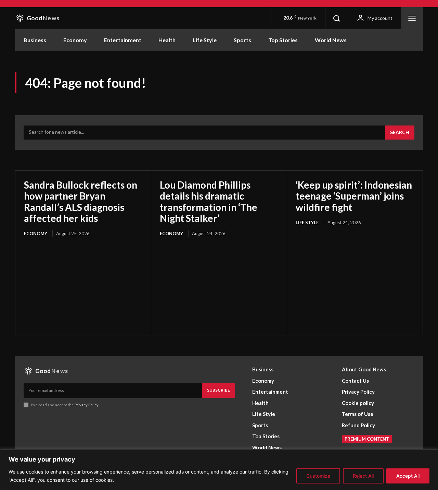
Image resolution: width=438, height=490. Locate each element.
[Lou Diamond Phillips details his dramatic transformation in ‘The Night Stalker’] (219, 282)
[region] (219, 469)
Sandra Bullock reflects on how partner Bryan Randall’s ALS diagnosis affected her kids (80, 201)
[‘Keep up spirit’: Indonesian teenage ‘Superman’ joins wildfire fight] (355, 271)
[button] (336, 18)
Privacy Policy (86, 405)
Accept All (408, 476)
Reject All (363, 476)
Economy (35, 233)
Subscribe (218, 390)
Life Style (307, 222)
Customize (318, 476)
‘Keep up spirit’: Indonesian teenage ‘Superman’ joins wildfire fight (354, 196)
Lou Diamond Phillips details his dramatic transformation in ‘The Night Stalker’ (208, 201)
